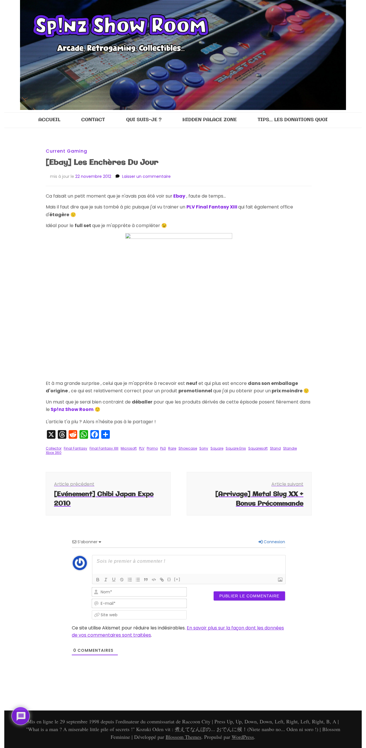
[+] (177, 579)
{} (169, 579)
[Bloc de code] (154, 579)
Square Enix (236, 448)
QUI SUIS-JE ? (144, 120)
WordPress (243, 736)
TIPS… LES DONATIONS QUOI (293, 120)
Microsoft (129, 448)
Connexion (273, 542)
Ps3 (163, 448)
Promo (152, 448)
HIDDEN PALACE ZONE (209, 120)
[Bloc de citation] (146, 579)
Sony (203, 448)
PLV (141, 448)
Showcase (187, 448)
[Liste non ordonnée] (138, 579)
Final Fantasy (75, 448)
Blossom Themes (183, 736)
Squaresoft (258, 448)
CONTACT (93, 120)
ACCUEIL (49, 120)
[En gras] (98, 579)
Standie (290, 448)
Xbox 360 (53, 452)
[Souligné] (114, 579)
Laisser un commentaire (146, 176)
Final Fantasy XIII (103, 448)
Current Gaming (66, 151)
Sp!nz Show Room (72, 409)
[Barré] (122, 579)
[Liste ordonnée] (130, 579)
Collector (53, 448)
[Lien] (162, 579)
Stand (275, 448)
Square (216, 448)
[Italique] (106, 579)
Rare (172, 448)
